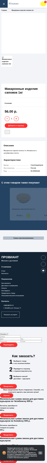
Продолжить (8, 386)
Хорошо (6, 395)
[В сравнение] (11, 131)
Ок (40, 453)
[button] (23, 238)
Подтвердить (8, 345)
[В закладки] (7, 132)
